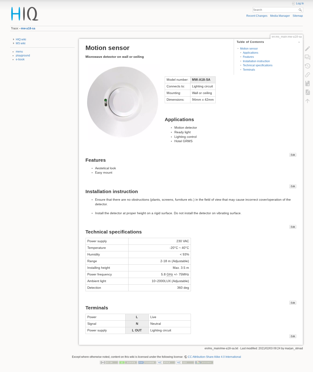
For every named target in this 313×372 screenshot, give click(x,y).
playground (23, 55)
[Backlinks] (307, 74)
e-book (20, 59)
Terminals (249, 69)
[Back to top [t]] (307, 101)
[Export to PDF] (307, 92)
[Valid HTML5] (166, 362)
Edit (293, 154)
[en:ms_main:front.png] (122, 101)
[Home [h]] (82, 7)
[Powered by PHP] (147, 362)
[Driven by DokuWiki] (204, 362)
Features (248, 56)
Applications (250, 52)
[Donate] (128, 362)
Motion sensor (249, 48)
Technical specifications (257, 65)
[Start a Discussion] (307, 57)
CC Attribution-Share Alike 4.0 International (214, 356)
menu (19, 51)
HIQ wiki (21, 39)
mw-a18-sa (28, 28)
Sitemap (298, 15)
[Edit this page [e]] (307, 48)
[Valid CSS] (185, 362)
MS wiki (20, 43)
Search (301, 9)
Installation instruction (256, 61)
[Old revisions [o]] (307, 66)
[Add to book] (307, 83)
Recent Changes (256, 15)
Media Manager (280, 15)
